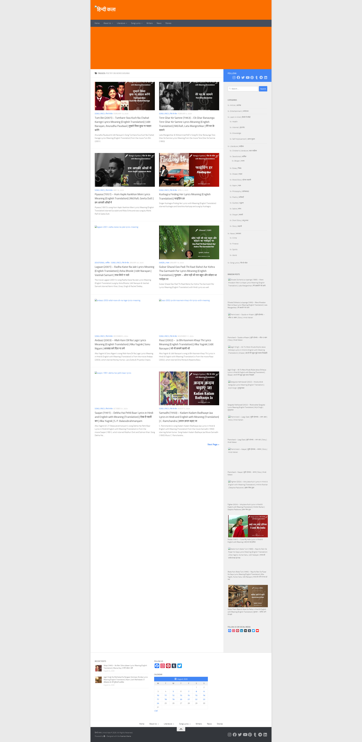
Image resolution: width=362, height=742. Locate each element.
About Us (107, 23)
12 (173, 695)
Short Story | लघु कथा (240, 220)
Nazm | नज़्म (236, 185)
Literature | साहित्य (237, 146)
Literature (121, 23)
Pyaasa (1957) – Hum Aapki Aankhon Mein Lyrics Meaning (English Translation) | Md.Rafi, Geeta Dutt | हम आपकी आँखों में (124, 198)
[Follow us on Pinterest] (252, 77)
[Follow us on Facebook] (238, 77)
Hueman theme (125, 736)
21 (189, 699)
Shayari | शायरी (237, 215)
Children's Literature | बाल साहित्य (244, 151)
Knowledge (236, 133)
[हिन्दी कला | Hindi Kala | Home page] (105, 10)
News (159, 23)
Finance (235, 244)
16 (204, 695)
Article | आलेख (235, 105)
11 (166, 695)
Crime (234, 238)
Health (235, 122)
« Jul (156, 711)
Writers (149, 23)
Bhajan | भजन (239, 161)
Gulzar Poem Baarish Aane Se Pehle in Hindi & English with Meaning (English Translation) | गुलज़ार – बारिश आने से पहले (247, 611)
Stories (168, 23)
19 (173, 699)
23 (204, 699)
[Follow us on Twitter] (243, 77)
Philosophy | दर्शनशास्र (240, 191)
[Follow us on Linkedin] (265, 77)
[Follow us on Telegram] (261, 77)
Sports (234, 249)
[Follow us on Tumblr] (256, 77)
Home (97, 23)
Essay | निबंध (236, 168)
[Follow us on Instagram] (234, 77)
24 (158, 703)
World (234, 255)
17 (158, 699)
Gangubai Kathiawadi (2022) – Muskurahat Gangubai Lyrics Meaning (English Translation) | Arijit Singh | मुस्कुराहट (246, 407)
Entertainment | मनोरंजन (239, 111)
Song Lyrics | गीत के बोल (104, 114)
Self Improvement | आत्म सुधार (243, 139)
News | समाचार (235, 233)
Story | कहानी (237, 226)
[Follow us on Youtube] (247, 77)
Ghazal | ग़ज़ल (164, 263)
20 (181, 699)
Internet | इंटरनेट (238, 127)
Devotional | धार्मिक (102, 263)
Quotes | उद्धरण (238, 203)
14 (189, 695)
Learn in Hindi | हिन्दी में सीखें (240, 117)
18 (166, 699)
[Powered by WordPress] (104, 736)
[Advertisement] (181, 48)
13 (181, 695)
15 (196, 695)
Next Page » (213, 444)
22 (196, 699)
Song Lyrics (136, 23)
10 (158, 695)
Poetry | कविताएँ (238, 197)
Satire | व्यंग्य (236, 209)
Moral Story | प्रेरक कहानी (241, 180)
